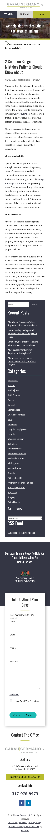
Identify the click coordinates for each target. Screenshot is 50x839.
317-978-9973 (25, 794)
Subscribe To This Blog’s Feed (21, 532)
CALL (43, 14)
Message (13, 660)
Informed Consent (16, 439)
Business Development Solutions (24, 826)
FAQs (10, 419)
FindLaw (25, 830)
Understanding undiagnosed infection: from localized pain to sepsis (22, 333)
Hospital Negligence (17, 429)
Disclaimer (14, 694)
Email (12, 634)
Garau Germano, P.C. (23, 815)
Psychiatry (12, 492)
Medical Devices (15, 448)
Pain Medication (15, 477)
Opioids (11, 473)
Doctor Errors (23, 79)
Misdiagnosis (13, 463)
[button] (8, 14)
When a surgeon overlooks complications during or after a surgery (22, 361)
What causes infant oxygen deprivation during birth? (20, 351)
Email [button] (26, 14)
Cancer (11, 400)
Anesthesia (13, 380)
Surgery (11, 497)
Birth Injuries (13, 390)
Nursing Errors (14, 468)
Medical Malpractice (17, 453)
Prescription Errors (16, 487)
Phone (12, 647)
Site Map (23, 822)
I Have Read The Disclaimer (26, 703)
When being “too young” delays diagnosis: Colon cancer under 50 (22, 324)
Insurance (12, 443)
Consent (11, 405)
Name (12, 621)
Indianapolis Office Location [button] (25, 776)
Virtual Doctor (14, 502)
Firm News (36, 79)
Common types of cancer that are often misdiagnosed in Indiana (23, 343)
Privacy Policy (35, 822)
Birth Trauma (14, 395)
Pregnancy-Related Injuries (20, 482)
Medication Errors (16, 458)
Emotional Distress (16, 414)
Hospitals (12, 434)
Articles (11, 385)
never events (21, 113)
